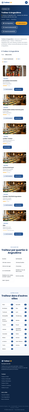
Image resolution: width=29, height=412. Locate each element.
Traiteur (8, 2)
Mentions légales (4, 406)
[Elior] (14, 215)
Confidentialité (14, 406)
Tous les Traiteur (5, 395)
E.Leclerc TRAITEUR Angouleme (12, 196)
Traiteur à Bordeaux (6, 381)
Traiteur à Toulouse (6, 385)
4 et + (18, 59)
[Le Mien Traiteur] (14, 128)
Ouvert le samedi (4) (10, 31)
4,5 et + (5, 62)
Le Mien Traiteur (7, 138)
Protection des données (23, 406)
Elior (4, 225)
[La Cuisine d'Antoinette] (14, 70)
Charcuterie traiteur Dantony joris (13, 109)
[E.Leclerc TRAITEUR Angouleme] (14, 186)
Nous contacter (5, 399)
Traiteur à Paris (5, 376)
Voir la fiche (18, 89)
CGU (9, 406)
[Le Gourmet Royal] (14, 157)
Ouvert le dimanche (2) (10, 27)
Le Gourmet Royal (8, 167)
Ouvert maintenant (8, 59)
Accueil (3, 19)
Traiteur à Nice (4, 383)
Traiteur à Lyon (5, 387)
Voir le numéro (8, 89)
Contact (17, 407)
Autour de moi (22, 23)
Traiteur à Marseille (6, 379)
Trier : (3, 54)
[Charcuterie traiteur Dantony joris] (14, 99)
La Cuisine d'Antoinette (10, 81)
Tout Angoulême (9, 23)
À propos (12, 407)
